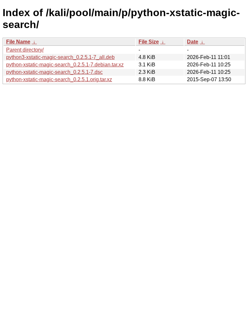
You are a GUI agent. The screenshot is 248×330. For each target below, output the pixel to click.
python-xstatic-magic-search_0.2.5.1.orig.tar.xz (59, 79)
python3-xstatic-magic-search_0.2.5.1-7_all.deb (60, 57)
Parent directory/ (25, 50)
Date (192, 41)
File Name (18, 41)
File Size (149, 41)
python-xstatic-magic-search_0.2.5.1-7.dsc (54, 72)
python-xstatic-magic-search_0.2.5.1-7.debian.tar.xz (65, 64)
